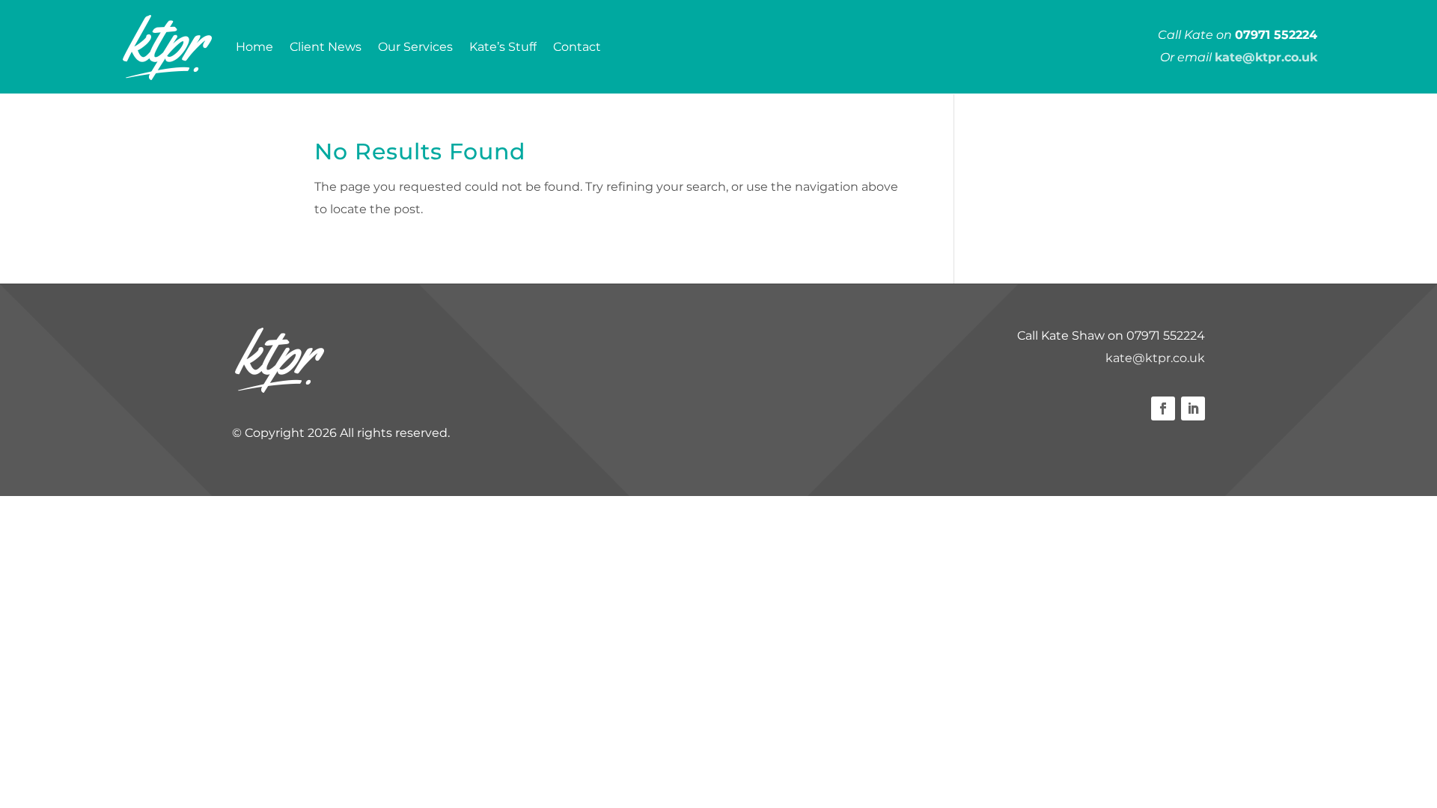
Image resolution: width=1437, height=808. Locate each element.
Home (254, 47)
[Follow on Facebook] (1163, 408)
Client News (325, 47)
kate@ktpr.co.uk (1155, 358)
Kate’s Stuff (503, 47)
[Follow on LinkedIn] (1193, 408)
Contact (577, 47)
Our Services (415, 47)
